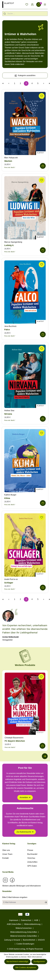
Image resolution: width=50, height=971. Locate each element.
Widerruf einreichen (24, 928)
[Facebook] (12, 880)
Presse (30, 850)
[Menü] (45, 4)
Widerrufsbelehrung (32, 924)
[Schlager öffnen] (25, 545)
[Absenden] (46, 902)
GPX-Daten (32, 866)
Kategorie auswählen (26, 76)
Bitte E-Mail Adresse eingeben (14, 897)
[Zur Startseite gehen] (8, 4)
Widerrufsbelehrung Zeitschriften (23, 932)
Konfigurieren (39, 961)
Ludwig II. (9, 245)
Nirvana (8, 414)
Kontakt (5, 858)
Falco (7, 329)
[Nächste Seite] (43, 83)
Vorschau (31, 858)
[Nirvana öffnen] (25, 377)
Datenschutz (26, 920)
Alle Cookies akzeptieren (25, 967)
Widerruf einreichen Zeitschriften (23, 936)
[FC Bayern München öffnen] (25, 704)
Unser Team (7, 854)
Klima (7, 498)
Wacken (8, 161)
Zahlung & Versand (12, 940)
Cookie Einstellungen (25, 944)
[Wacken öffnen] (25, 124)
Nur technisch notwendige (17, 961)
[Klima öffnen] (25, 461)
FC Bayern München (15, 741)
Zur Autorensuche (24, 832)
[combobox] (25, 13)
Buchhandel (32, 854)
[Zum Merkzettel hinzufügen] (42, 96)
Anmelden (24, 797)
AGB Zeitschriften (14, 924)
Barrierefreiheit (29, 940)
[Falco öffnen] (25, 292)
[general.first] (3, 83)
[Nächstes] (45, 756)
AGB (36, 920)
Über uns (6, 850)
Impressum (13, 920)
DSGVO (41, 940)
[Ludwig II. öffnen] (25, 208)
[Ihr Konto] (32, 4)
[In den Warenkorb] (43, 166)
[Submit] (4, 13)
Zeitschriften (32, 862)
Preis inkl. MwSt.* (9, 167)
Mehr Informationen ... (36, 957)
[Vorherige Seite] (8, 83)
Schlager (8, 583)
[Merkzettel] (27, 4)
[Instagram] (5, 880)
